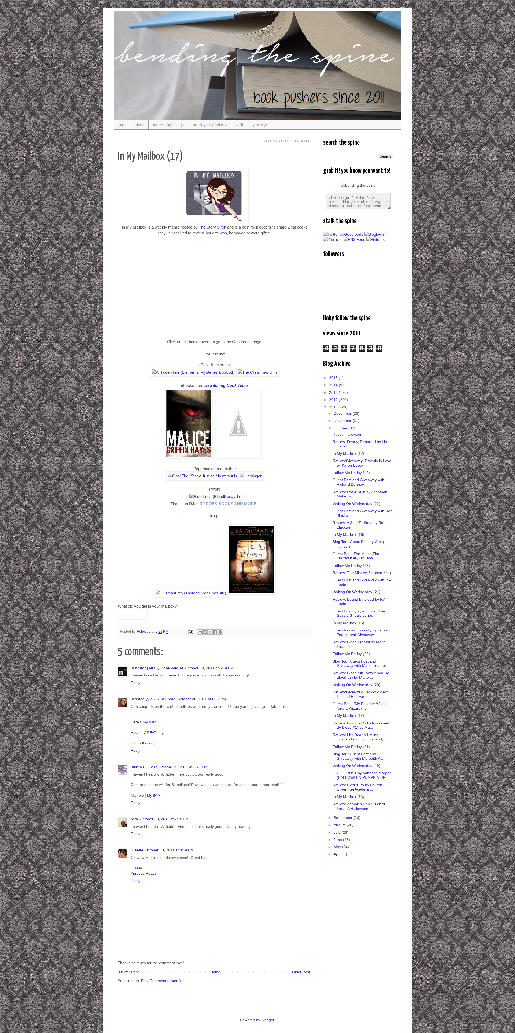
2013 (334, 392)
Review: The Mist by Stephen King (362, 573)
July (337, 832)
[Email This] (200, 632)
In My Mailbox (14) (348, 715)
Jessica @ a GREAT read (153, 699)
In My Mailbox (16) (348, 534)
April (338, 854)
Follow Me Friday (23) (351, 565)
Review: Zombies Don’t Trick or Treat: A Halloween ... (359, 806)
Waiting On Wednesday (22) (356, 503)
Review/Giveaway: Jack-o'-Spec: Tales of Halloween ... (360, 694)
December (343, 413)
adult (240, 125)
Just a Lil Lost (144, 767)
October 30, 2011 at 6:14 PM (209, 668)
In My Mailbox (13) (348, 797)
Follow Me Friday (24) (351, 472)
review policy (162, 125)
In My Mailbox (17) (348, 453)
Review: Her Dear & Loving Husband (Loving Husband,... (359, 737)
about (139, 125)
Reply (135, 682)
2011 (333, 407)
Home (215, 972)
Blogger (267, 1020)
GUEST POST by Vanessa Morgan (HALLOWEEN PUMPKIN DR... (362, 775)
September (344, 817)
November (343, 420)
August (340, 825)
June (338, 839)
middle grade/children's (210, 125)
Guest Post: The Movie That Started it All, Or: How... (356, 556)
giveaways (260, 125)
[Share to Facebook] (215, 632)
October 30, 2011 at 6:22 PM (201, 699)
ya (182, 125)
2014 (334, 385)
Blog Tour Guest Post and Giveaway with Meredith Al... (358, 756)
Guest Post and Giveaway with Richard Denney (358, 482)
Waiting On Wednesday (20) (356, 685)
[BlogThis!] (205, 632)
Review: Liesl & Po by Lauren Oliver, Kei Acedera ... (357, 787)
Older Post (301, 972)
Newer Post (129, 972)
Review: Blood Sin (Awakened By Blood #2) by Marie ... (361, 675)
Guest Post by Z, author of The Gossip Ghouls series (359, 613)
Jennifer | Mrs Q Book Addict (157, 668)
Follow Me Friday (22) (351, 654)
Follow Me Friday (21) (351, 746)
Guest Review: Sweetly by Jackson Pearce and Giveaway (362, 632)
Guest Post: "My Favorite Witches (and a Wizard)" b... (361, 706)
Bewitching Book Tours (226, 385)
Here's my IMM (143, 722)
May (338, 847)
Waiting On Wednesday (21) (356, 592)
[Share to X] (210, 632)
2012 (334, 400)
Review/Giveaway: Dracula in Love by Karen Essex (362, 463)
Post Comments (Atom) (161, 981)
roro (134, 819)
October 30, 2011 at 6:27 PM (183, 767)
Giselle (137, 850)
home (122, 125)
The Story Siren (212, 227)
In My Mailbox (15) (348, 623)
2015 (334, 378)
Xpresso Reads (144, 873)
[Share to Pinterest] (220, 632)
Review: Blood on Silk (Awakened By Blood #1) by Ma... (361, 725)
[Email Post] (190, 632)
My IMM (154, 795)
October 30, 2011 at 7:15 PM (164, 819)
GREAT (150, 733)
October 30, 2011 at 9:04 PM (169, 850)
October (341, 428)
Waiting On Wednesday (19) (356, 765)
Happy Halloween (347, 434)
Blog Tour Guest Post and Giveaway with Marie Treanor (359, 663)
